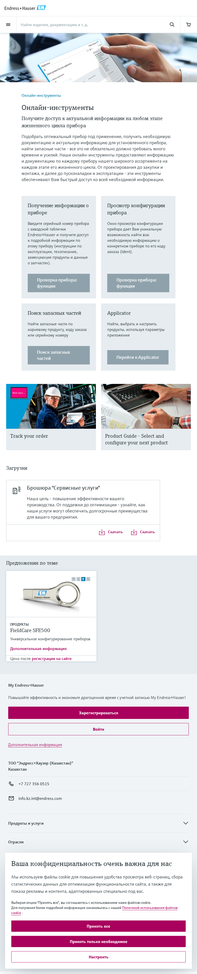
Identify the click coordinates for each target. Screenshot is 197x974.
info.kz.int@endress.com (40, 798)
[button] (98, 713)
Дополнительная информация (38, 648)
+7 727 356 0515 (33, 783)
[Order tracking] (89, 423)
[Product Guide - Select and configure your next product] (184, 423)
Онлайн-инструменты (41, 95)
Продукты (19, 624)
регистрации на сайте (52, 658)
